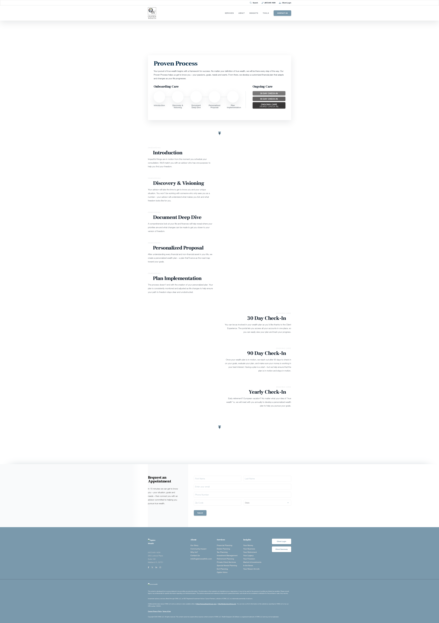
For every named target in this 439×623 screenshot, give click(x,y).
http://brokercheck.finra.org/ (227, 604)
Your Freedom (249, 559)
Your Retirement (250, 552)
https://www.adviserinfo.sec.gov (206, 604)
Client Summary (281, 549)
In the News (248, 565)
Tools (266, 13)
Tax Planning (222, 552)
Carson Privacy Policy (155, 611)
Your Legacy (248, 555)
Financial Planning (224, 545)
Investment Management (227, 555)
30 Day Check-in (269, 93)
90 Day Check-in (269, 99)
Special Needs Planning (227, 565)
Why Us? (194, 552)
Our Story (194, 545)
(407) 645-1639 (270, 3)
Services (229, 13)
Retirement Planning (225, 559)
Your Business (249, 549)
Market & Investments (252, 562)
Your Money (248, 545)
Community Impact (198, 549)
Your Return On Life (251, 569)
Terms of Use (167, 611)
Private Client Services (226, 562)
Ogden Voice (222, 572)
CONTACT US (282, 13)
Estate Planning (223, 549)
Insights (253, 13)
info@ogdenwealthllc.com (201, 559)
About (241, 13)
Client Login (286, 3)
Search (255, 3)
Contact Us (195, 555)
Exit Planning (222, 569)
